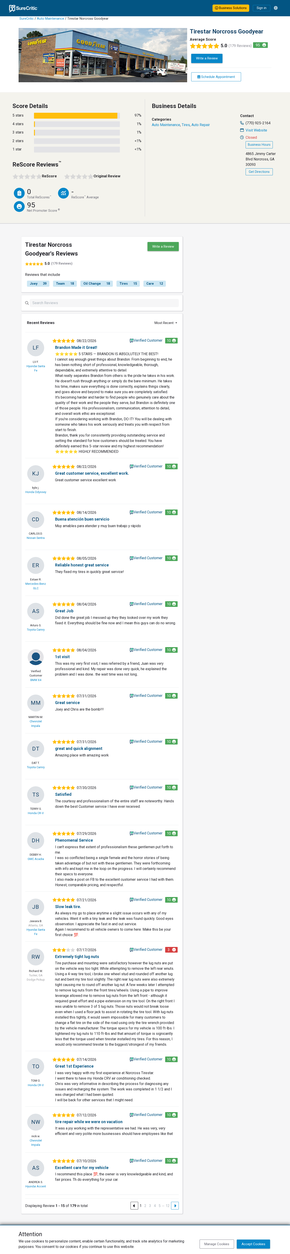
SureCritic (26, 19)
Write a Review (207, 58)
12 (168, 1206)
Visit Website (256, 130)
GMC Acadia (36, 859)
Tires (186, 125)
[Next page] (175, 1205)
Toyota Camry (36, 629)
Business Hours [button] (259, 145)
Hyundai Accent (35, 1186)
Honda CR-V (36, 813)
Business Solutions (232, 8)
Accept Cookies (253, 1244)
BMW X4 (35, 680)
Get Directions (259, 172)
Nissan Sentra (36, 538)
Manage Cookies (216, 1244)
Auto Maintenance (50, 19)
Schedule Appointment (217, 77)
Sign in (261, 8)
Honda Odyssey (35, 492)
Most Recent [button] (164, 323)
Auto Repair (200, 125)
